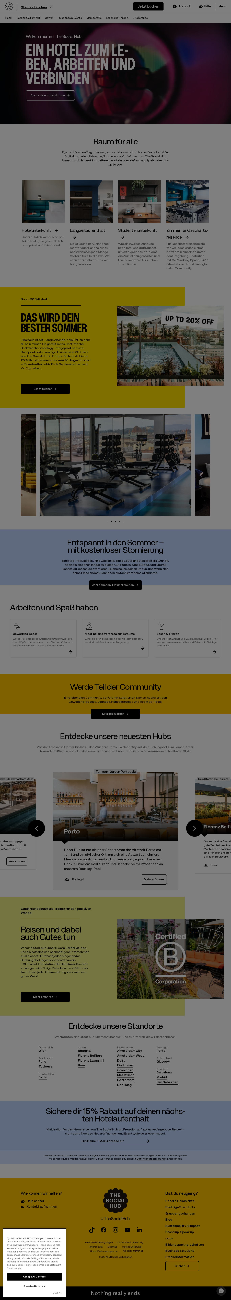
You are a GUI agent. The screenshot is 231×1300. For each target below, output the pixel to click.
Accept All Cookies (34, 1276)
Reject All (56, 1293)
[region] (34, 1262)
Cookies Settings (34, 1286)
